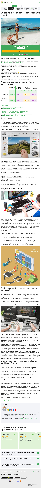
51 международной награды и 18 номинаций (29, 418)
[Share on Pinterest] (8, 400)
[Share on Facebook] (4, 400)
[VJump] (23, 481)
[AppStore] (4, 478)
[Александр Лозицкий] (4, 408)
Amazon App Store (19, 62)
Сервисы (3, 471)
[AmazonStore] (24, 478)
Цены (6, 471)
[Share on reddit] (10, 400)
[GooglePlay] (10, 478)
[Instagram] (1, 474)
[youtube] (15, 410)
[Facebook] (6, 474)
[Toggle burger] (39, 2)
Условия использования (19, 483)
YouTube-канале (20, 415)
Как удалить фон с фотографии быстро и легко (12, 112)
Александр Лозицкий (13, 407)
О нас (14, 471)
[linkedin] (10, 410)
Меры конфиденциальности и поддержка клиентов (13, 115)
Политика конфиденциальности (7, 483)
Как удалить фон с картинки (8, 108)
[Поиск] (2, 6)
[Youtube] (9, 474)
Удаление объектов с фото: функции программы (12, 107)
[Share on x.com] (6, 400)
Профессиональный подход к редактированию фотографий (15, 111)
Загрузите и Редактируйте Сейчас (20, 51)
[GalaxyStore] (17, 478)
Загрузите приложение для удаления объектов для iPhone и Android (17, 114)
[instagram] (12, 410)
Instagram (26, 414)
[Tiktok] (4, 474)
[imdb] (8, 410)
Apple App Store (4, 62)
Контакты (10, 471)
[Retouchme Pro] (14, 481)
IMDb (13, 418)
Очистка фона (5, 105)
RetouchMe (9, 61)
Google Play (10, 62)
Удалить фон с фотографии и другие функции (12, 109)
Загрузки (18, 471)
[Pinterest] (11, 474)
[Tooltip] (21, 90)
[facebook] (13, 410)
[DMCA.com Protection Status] (16, 474)
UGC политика (4, 485)
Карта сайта (23, 471)
